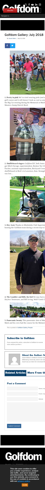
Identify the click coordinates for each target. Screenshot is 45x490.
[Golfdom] (23, 461)
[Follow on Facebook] (28, 5)
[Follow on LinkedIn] (36, 5)
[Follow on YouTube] (32, 5)
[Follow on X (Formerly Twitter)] (25, 5)
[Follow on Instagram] (39, 5)
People (30, 327)
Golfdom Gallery (22, 327)
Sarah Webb (12, 38)
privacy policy (24, 481)
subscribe (10, 10)
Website (41, 399)
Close (25, 485)
